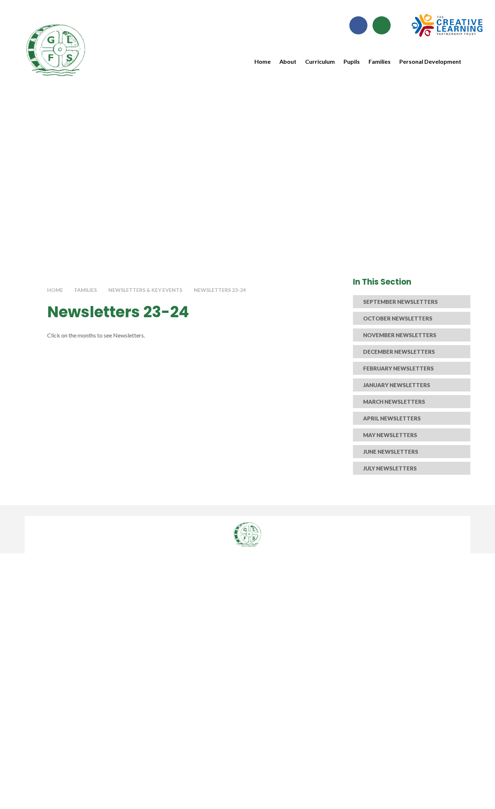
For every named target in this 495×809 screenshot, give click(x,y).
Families (86, 290)
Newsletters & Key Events (145, 290)
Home (55, 290)
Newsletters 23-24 (220, 290)
